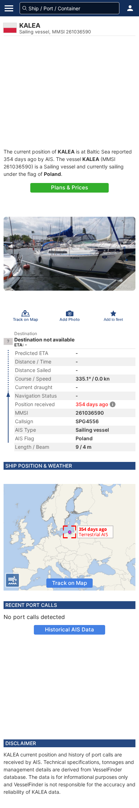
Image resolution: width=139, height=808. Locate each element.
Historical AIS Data (69, 629)
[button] (130, 8)
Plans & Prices (69, 187)
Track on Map (69, 583)
